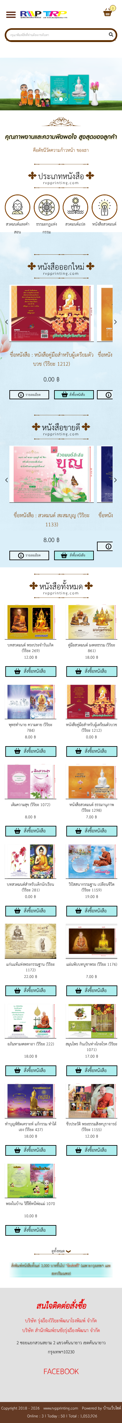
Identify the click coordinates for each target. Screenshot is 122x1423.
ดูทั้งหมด (59, 1251)
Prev (10, 322)
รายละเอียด (33, 395)
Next (112, 322)
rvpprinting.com (61, 183)
